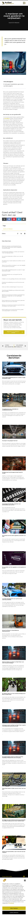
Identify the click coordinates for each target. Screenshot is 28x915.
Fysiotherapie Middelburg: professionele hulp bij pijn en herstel (13, 291)
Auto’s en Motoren (14, 22)
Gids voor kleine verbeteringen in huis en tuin (12, 286)
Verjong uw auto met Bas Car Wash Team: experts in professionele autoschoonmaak (14, 726)
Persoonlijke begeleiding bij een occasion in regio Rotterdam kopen (13, 270)
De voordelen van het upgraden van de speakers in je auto (14, 567)
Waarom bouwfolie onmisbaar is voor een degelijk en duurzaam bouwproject (13, 266)
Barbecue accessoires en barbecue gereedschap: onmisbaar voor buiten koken (13, 305)
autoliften (7, 118)
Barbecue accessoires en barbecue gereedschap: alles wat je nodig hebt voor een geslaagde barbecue (13, 296)
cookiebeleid (11, 903)
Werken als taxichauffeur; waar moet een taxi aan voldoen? (13, 852)
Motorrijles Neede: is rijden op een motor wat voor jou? (14, 789)
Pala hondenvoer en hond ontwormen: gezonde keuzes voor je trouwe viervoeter (13, 301)
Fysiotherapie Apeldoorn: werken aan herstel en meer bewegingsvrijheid (13, 252)
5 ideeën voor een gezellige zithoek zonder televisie (14, 278)
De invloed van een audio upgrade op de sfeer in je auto (14, 536)
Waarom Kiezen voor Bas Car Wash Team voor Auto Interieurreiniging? (13, 662)
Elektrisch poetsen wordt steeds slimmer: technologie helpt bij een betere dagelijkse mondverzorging (12, 247)
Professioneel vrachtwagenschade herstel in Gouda (12, 473)
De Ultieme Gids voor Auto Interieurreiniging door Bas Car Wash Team (14, 694)
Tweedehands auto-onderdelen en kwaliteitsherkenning (10, 409)
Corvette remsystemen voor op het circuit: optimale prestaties (12, 599)
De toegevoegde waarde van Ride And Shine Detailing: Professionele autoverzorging (12, 757)
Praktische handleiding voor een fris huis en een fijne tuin (13, 283)
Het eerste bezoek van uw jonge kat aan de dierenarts (12, 275)
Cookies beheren (14, 912)
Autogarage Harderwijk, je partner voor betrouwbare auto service (11, 504)
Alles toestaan (14, 908)
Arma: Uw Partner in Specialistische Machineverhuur (10, 631)
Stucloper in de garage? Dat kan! (9, 440)
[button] (25, 880)
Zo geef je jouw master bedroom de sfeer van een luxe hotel (13, 261)
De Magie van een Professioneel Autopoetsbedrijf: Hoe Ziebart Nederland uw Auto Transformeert (13, 820)
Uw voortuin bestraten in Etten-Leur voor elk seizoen (12, 257)
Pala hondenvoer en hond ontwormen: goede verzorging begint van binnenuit (12, 310)
